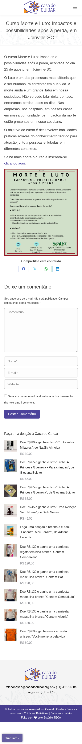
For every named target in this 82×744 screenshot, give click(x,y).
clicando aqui (14, 163)
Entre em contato (60, 713)
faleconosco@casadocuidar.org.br (29, 687)
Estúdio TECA (52, 717)
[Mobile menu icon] (75, 7)
